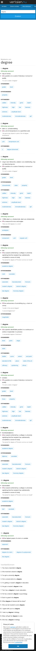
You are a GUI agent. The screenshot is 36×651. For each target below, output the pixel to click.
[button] (2, 2)
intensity (13, 103)
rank (3, 274)
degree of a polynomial (24, 552)
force (3, 399)
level (11, 87)
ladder (4, 356)
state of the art (27, 361)
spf (31, 116)
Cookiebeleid (18, 642)
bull (3, 509)
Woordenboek (27, 6)
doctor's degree (21, 286)
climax (24, 365)
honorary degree (18, 291)
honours (27, 282)
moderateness (6, 116)
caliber (4, 103)
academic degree (7, 266)
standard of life (6, 361)
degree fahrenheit (12, 149)
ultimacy (4, 365)
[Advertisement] (18, 38)
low (20, 107)
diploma (4, 456)
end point (29, 356)
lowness (27, 107)
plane (17, 361)
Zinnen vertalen (14, 6)
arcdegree (5, 230)
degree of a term (7, 552)
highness (5, 107)
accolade (12, 274)
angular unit (23, 238)
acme (12, 356)
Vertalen (4, 6)
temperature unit (14, 141)
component (5, 238)
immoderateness (20, 116)
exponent (5, 544)
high (13, 107)
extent (20, 356)
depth (29, 103)
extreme (4, 112)
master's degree (7, 286)
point (10, 341)
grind (21, 103)
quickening (15, 365)
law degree (5, 291)
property (4, 95)
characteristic (6, 185)
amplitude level (16, 112)
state (16, 185)
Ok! (18, 646)
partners (13, 627)
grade (4, 87)
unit (3, 141)
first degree (5, 557)
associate (5, 282)
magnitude (5, 317)
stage (18, 341)
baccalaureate (16, 282)
